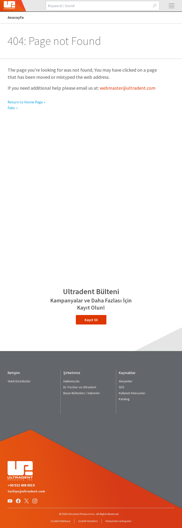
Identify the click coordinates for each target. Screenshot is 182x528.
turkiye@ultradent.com (26, 491)
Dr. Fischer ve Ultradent (79, 387)
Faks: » (13, 107)
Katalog (124, 399)
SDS (121, 387)
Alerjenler (125, 381)
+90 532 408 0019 (21, 485)
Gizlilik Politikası (60, 521)
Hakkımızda (71, 381)
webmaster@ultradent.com (127, 88)
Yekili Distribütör (19, 381)
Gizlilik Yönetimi (88, 521)
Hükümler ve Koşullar (118, 521)
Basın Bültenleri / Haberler (81, 393)
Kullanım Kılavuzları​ (132, 393)
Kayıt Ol (91, 319)
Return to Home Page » (26, 102)
